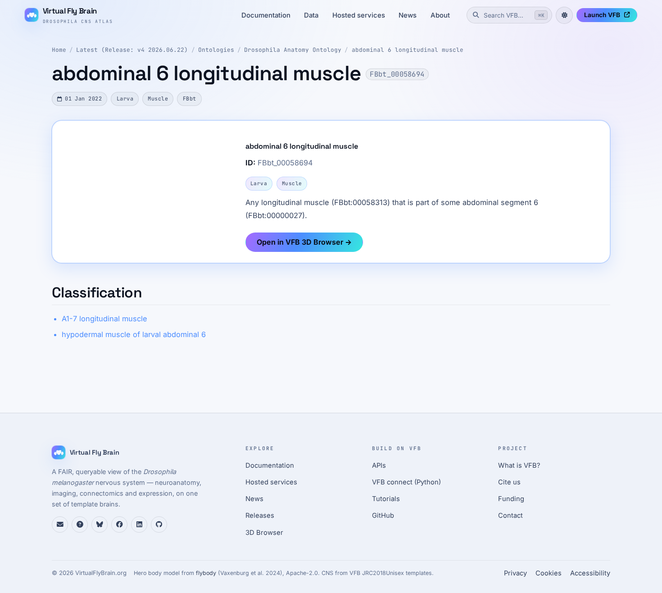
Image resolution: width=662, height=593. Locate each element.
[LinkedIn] (139, 524)
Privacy (515, 573)
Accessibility (590, 573)
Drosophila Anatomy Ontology (292, 50)
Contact (510, 515)
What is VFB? (519, 465)
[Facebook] (119, 524)
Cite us (509, 482)
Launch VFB (602, 14)
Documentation (265, 15)
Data (311, 15)
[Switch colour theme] (564, 15)
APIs (379, 465)
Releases (259, 515)
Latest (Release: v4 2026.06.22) (132, 50)
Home (59, 50)
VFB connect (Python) (406, 482)
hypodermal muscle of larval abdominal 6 (134, 334)
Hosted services (358, 15)
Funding (511, 499)
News (408, 15)
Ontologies (216, 50)
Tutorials (386, 499)
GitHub (383, 515)
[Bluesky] (99, 524)
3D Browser (264, 533)
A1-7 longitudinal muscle (104, 318)
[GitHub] (159, 524)
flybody (206, 573)
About (440, 15)
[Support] (60, 524)
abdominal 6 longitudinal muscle (407, 50)
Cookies (548, 573)
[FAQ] (80, 524)
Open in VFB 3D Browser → (304, 241)
